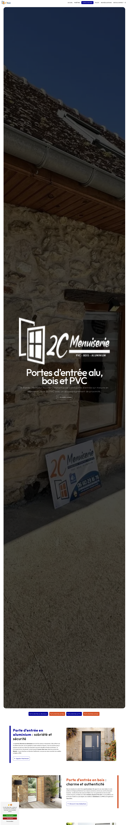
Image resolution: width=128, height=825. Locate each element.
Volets (97, 2)
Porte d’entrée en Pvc (74, 714)
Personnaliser (9, 821)
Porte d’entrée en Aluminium (38, 714)
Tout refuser (10, 818)
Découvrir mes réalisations (77, 804)
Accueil (70, 2)
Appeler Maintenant (22, 758)
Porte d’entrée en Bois (57, 714)
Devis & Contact (118, 2)
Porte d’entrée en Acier (91, 714)
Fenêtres (77, 2)
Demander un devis (65, 397)
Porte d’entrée (87, 2)
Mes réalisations (106, 2)
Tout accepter (9, 815)
